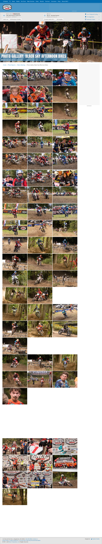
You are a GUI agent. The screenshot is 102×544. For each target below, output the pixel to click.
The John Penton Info (49, 19)
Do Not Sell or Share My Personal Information (30, 540)
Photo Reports (12, 65)
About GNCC (65, 1)
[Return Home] (7, 10)
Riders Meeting (21, 65)
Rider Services (30, 1)
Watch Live (5, 19)
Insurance (53, 1)
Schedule (5, 1)
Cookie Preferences (14, 540)
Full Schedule (60, 19)
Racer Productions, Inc (14, 542)
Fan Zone (23, 1)
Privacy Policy (5, 540)
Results (42, 1)
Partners (47, 1)
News (13, 1)
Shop (59, 1)
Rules (37, 1)
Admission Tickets (91, 19)
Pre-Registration (90, 17)
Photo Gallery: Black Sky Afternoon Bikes (37, 65)
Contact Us (35, 539)
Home (4, 65)
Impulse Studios (96, 539)
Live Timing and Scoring (92, 14)
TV (10, 1)
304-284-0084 (29, 539)
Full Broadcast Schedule (15, 19)
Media (17, 1)
